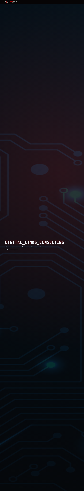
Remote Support (65, 1)
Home (49, 1)
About (52, 1)
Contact (73, 1)
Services (58, 1)
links (77, 1)
